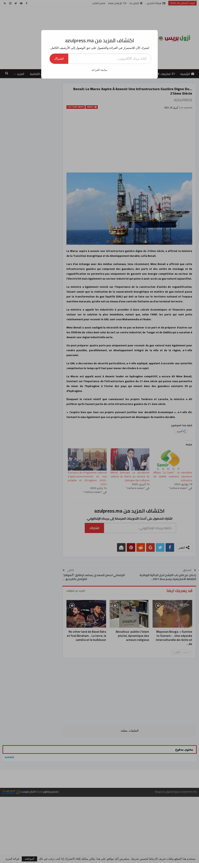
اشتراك (59, 58)
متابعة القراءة (99, 70)
